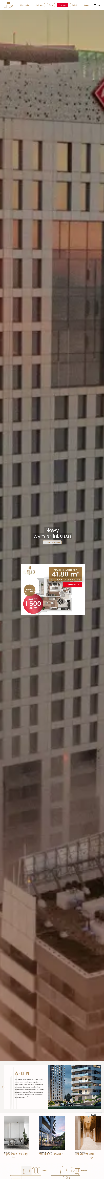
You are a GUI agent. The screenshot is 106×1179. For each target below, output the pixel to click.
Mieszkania (24, 5)
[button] (13, 1157)
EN (99, 5)
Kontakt (86, 5)
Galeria (75, 5)
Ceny (51, 5)
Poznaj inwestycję (52, 542)
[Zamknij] (102, 1112)
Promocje (62, 5)
